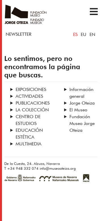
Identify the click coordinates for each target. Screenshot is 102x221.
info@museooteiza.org (58, 169)
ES (75, 35)
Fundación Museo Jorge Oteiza (82, 124)
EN (92, 35)
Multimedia (28, 144)
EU (83, 35)
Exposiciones (31, 90)
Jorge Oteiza (82, 103)
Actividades (29, 96)
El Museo (78, 110)
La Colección (32, 110)
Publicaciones (33, 103)
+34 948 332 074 (23, 169)
